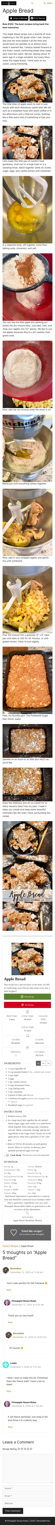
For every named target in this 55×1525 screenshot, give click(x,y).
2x (43, 1063)
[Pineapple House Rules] (8, 3)
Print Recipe (39, 18)
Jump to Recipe (19, 18)
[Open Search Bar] (32, 3)
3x (48, 1063)
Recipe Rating (10, 1449)
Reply (9, 1290)
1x (38, 1063)
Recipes (15, 1246)
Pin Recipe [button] (29, 1005)
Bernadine (15, 1268)
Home (6, 1246)
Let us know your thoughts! (31, 1234)
